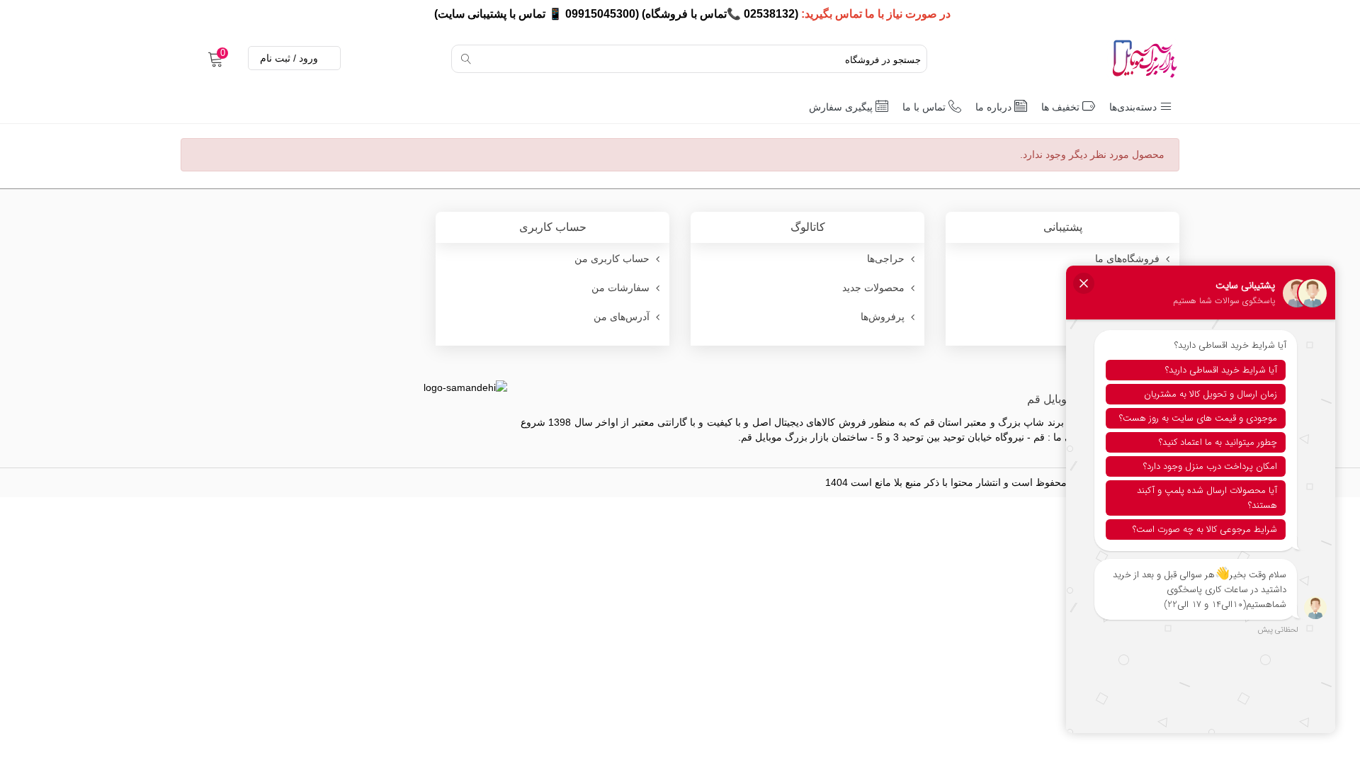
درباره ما (993, 107)
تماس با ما (924, 107)
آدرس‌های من (622, 316)
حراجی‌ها (886, 258)
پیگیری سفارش (841, 107)
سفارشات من (620, 287)
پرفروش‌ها (883, 316)
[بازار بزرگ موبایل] (1108, 59)
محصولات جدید (873, 287)
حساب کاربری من (612, 258)
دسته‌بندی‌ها (1133, 107)
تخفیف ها (1060, 107)
